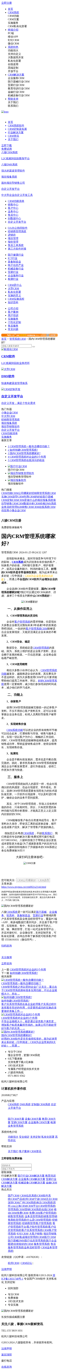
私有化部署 (14, 60)
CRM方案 (13, 19)
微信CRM (13, 43)
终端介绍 (13, 29)
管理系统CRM (17, 338)
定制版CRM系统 (40, 1104)
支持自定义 (14, 54)
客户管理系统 (22, 621)
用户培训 (13, 315)
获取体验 (6, 1172)
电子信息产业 (16, 265)
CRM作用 (23, 496)
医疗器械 (41, 912)
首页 (10, 9)
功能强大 (13, 50)
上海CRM (21, 1206)
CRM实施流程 (16, 298)
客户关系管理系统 (31, 1230)
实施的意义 (14, 295)
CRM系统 (13, 12)
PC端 (11, 33)
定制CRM (12, 500)
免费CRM (22, 1212)
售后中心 (13, 215)
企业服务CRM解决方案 (31, 1179)
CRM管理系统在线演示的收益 (26, 460)
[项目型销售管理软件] (21, 473)
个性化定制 (14, 322)
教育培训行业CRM (19, 88)
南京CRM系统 (44, 1202)
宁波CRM (39, 1199)
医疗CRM (49, 1237)
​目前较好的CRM (23, 1244)
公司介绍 (13, 308)
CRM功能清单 (16, 201)
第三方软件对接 (17, 248)
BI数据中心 (14, 218)
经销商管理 (28, 1223)
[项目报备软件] (17, 480)
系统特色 (13, 47)
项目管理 (13, 238)
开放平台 (13, 71)
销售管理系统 (16, 1216)
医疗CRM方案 (16, 1118)
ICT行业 (12, 258)
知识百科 (13, 302)
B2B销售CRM (25, 507)
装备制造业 (14, 261)
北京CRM (51, 1199)
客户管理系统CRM (36, 628)
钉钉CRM (13, 40)
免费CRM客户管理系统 (42, 1212)
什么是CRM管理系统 (39, 1219)
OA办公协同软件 (18, 228)
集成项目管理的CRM (32, 1237)
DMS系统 (50, 503)
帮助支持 (13, 98)
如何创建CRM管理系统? (23, 449)
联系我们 (13, 105)
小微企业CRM (17, 510)
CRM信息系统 (28, 1195)
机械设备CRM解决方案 (31, 1182)
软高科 (10, 915)
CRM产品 (16, 1199)
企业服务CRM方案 (39, 1122)
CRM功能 (13, 15)
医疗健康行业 (16, 254)
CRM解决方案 (16, 74)
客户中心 (13, 208)
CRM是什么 (15, 285)
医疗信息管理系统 (35, 1240)
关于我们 (13, 102)
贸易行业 (13, 272)
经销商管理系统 (17, 231)
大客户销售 (35, 1233)
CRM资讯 (35, 1151)
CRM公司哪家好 (21, 493)
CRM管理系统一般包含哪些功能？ (29, 446)
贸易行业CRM (16, 85)
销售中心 (13, 204)
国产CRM (13, 1195)
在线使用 (13, 64)
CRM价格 (39, 503)
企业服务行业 (16, 275)
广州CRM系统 (28, 1202)
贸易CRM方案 (19, 1122)
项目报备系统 (45, 500)
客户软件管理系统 (37, 1226)
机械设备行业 (16, 268)
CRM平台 (32, 1206)
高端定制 (13, 67)
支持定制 (35, 1136)
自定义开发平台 (17, 221)
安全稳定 (24, 1136)
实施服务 (13, 22)
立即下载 (6, 145)
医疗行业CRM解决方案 (31, 1175)
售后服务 (13, 325)
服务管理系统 (41, 1244)
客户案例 (13, 311)
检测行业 (13, 279)
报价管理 (13, 241)
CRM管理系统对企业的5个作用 (27, 456)
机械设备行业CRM (19, 95)
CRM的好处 (36, 496)
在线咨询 (6, 1366)
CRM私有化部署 (17, 26)
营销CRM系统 (33, 1209)
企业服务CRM (16, 78)
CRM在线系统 (41, 507)
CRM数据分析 (26, 503)
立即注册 (6, 2)
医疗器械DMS (16, 1240)
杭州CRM (28, 1199)
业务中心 (13, 211)
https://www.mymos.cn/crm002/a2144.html (23, 887)
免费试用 (6, 149)
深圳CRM (13, 1202)
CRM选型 (12, 496)
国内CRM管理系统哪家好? (24, 453)
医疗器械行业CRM (19, 81)
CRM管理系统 (41, 647)
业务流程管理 (9, 507)
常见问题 (13, 329)
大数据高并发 (16, 57)
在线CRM (47, 1209)
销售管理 (49, 1216)
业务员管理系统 (34, 1216)
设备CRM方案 (33, 1118)
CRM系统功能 (15, 730)
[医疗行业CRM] (17, 466)
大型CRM (13, 288)
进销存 (12, 234)
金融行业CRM (16, 92)
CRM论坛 (26, 1263)
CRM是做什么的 (27, 500)
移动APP (13, 36)
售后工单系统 (16, 245)
